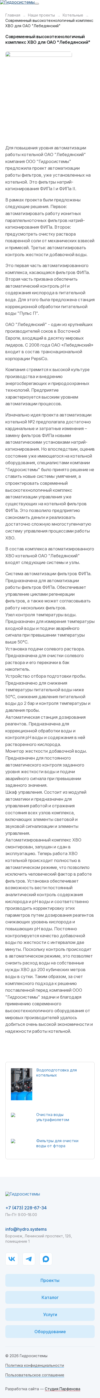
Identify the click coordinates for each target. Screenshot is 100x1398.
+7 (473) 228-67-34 (26, 1207)
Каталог (50, 1297)
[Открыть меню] (37, 4)
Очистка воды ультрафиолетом (52, 1117)
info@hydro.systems (26, 1229)
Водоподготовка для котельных (56, 1072)
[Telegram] (28, 1259)
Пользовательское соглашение (34, 1375)
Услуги (50, 1314)
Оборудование (50, 1331)
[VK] (11, 1259)
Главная (12, 15)
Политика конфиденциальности (34, 1365)
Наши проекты (41, 15)
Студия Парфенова (62, 1389)
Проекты (50, 1280)
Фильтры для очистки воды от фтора (57, 1143)
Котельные (73, 15)
